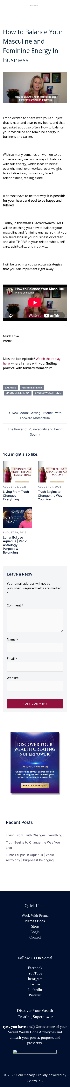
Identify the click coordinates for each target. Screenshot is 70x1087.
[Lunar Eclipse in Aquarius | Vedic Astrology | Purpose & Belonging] (17, 517)
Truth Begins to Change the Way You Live (50, 495)
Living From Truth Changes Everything (16, 495)
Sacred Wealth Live (48, 392)
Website (13, 678)
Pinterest (35, 995)
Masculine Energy (18, 392)
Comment (15, 605)
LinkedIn (35, 990)
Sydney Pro (35, 1080)
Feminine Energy (32, 387)
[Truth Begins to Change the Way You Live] (52, 472)
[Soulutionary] (35, 5)
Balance (10, 387)
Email (12, 658)
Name (12, 639)
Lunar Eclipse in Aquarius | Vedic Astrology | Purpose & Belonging (15, 544)
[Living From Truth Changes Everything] (17, 472)
